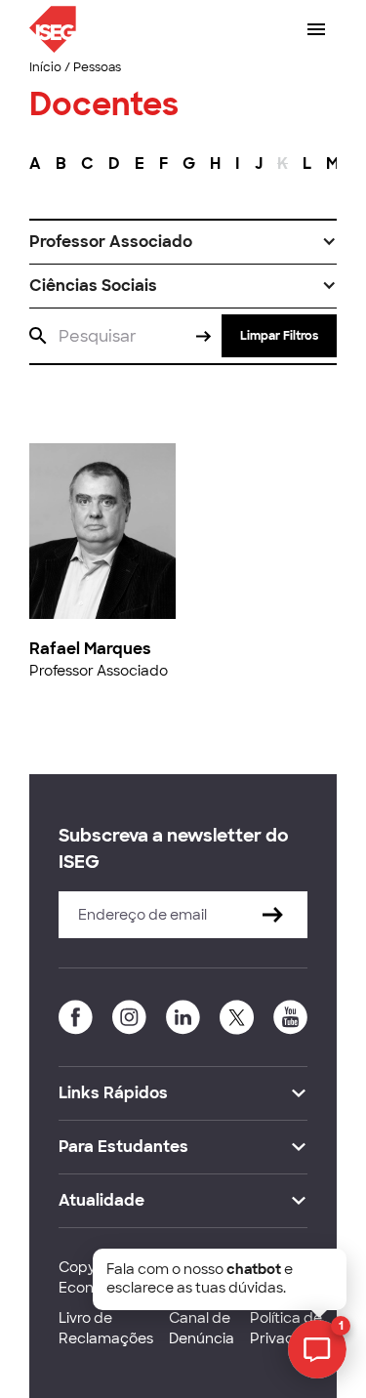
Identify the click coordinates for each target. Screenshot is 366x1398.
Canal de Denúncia (201, 1328)
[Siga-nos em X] (237, 1017)
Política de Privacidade (292, 1328)
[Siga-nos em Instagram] (129, 1017)
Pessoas (97, 67)
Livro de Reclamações (106, 1328)
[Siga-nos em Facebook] (76, 1017)
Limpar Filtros (279, 336)
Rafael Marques (90, 648)
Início (45, 67)
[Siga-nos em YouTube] (290, 1017)
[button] (183, 242)
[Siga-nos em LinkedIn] (183, 1017)
